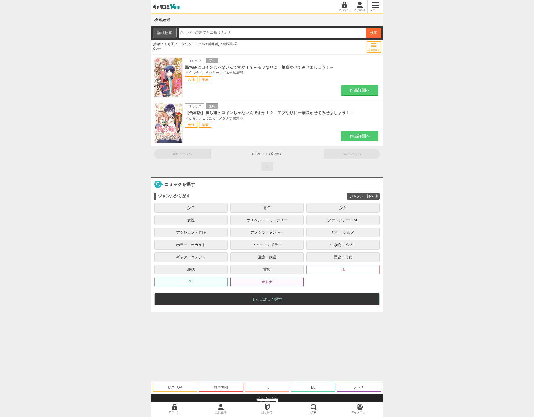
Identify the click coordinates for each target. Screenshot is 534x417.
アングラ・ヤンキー (267, 232)
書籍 (267, 269)
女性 (191, 220)
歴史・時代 (343, 257)
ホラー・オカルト (191, 245)
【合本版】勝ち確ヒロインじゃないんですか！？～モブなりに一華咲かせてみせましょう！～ (269, 112)
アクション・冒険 (191, 232)
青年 (267, 208)
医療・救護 (267, 257)
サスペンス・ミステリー (267, 220)
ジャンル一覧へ (362, 196)
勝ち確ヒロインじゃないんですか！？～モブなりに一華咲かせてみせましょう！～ (259, 67)
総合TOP (175, 387)
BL (191, 282)
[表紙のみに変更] (374, 45)
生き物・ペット (343, 245)
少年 (191, 208)
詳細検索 (164, 33)
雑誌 (191, 269)
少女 (343, 208)
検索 (373, 33)
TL (343, 269)
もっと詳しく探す (267, 299)
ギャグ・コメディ (191, 257)
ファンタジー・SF (343, 220)
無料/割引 (221, 387)
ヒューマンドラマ (267, 245)
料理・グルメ (343, 232)
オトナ (267, 282)
